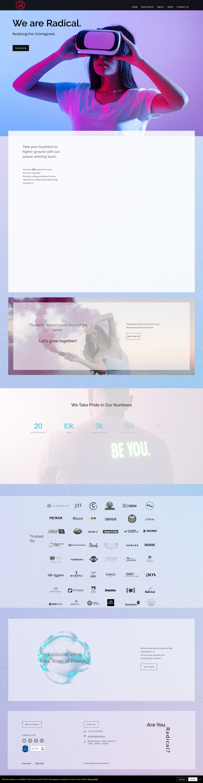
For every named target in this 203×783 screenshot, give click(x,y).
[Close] (200, 779)
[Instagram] (42, 741)
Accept (192, 779)
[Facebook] (36, 741)
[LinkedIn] (30, 741)
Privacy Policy (93, 779)
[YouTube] (24, 741)
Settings (182, 779)
